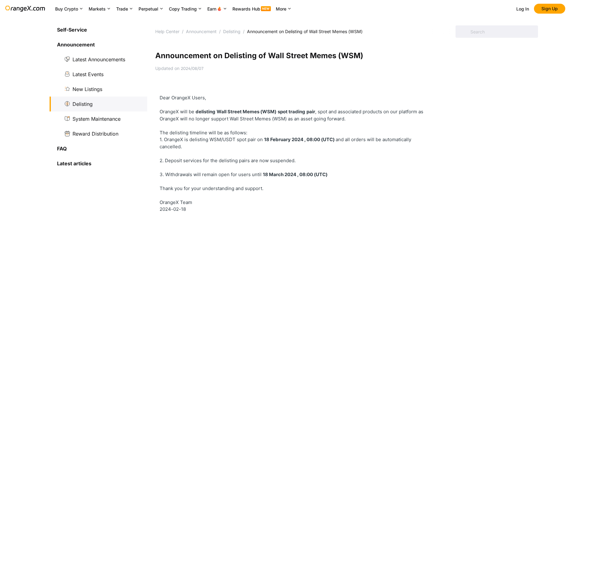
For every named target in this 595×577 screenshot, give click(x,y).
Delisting (83, 104)
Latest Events (88, 74)
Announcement (201, 31)
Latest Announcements (99, 59)
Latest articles (74, 163)
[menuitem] (98, 29)
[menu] (98, 96)
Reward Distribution (95, 134)
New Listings (87, 89)
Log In (522, 8)
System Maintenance (97, 119)
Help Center (167, 31)
